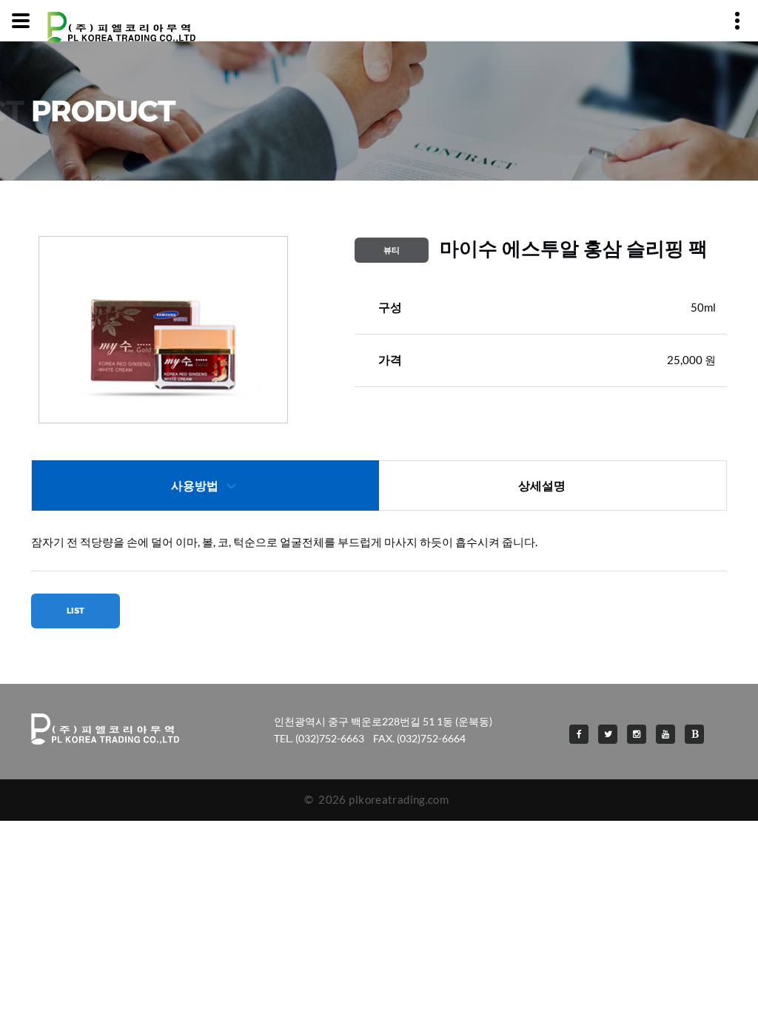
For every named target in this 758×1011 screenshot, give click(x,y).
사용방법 (194, 486)
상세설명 (542, 486)
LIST (75, 610)
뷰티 (391, 250)
